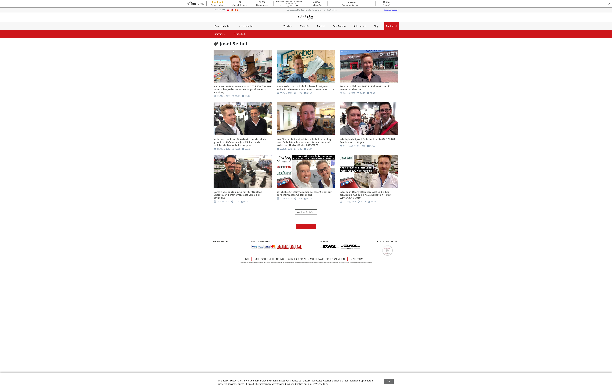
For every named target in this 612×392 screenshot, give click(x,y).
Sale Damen (339, 26)
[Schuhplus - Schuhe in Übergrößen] (306, 17)
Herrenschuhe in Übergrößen (357, 262)
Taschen (288, 26)
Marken (321, 26)
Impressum (356, 259)
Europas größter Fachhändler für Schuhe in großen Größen (312, 10)
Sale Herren (359, 26)
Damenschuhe (222, 26)
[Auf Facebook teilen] (298, 226)
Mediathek (391, 26)
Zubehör (304, 26)
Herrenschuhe (245, 26)
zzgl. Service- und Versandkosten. (272, 262)
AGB (247, 259)
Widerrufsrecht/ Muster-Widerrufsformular (317, 259)
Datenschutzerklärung (269, 259)
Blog (376, 26)
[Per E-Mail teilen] (313, 226)
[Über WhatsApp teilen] (308, 226)
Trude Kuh (240, 33)
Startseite (220, 33)
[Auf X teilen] (303, 226)
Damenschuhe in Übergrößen (338, 262)
